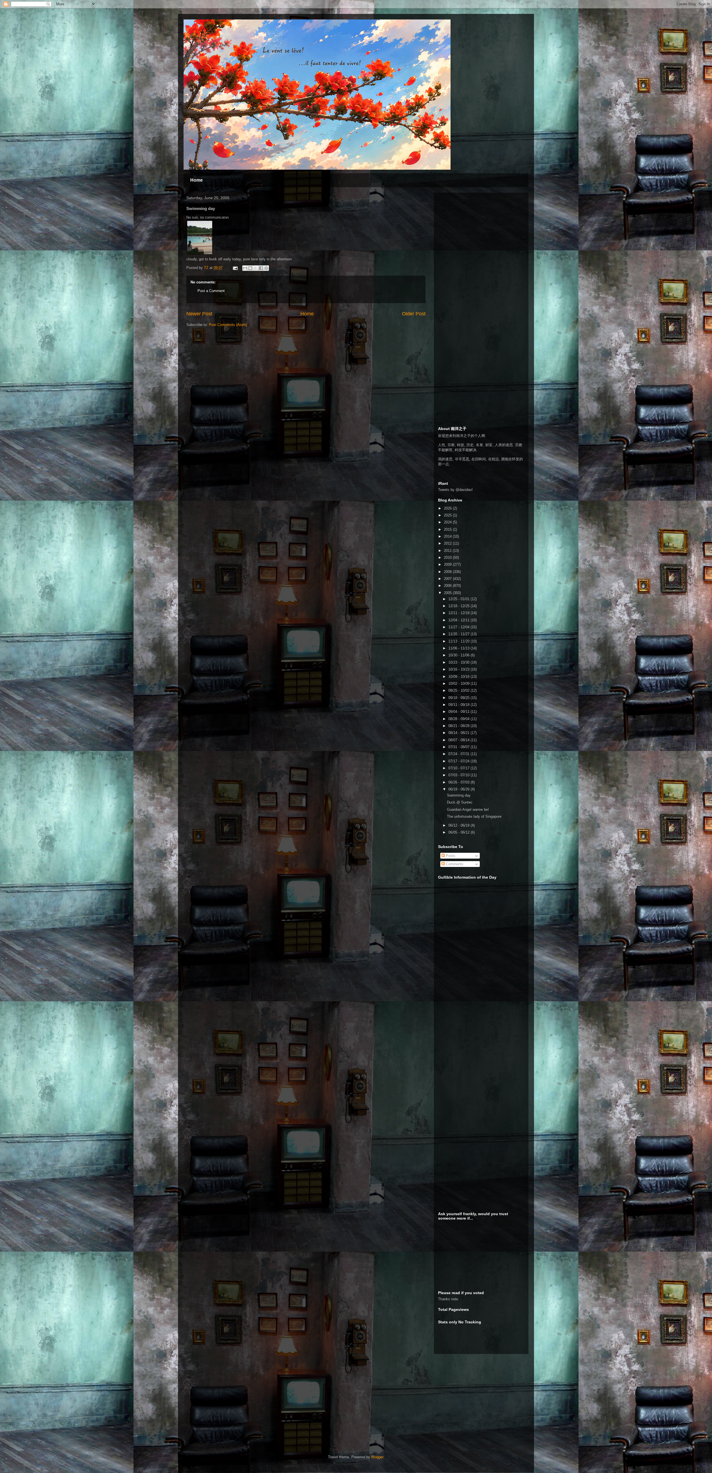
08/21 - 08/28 (459, 726)
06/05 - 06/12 (459, 832)
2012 (448, 543)
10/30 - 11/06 (459, 655)
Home (196, 180)
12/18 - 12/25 (459, 606)
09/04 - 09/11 (459, 712)
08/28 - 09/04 (459, 719)
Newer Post (199, 314)
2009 (448, 564)
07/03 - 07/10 (459, 775)
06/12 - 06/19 (459, 825)
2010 (448, 557)
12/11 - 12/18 (459, 613)
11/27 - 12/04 (459, 627)
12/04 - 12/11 (459, 620)
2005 (448, 593)
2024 (448, 522)
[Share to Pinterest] (266, 268)
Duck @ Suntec (460, 802)
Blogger (377, 1457)
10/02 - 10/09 (459, 683)
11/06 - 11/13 (459, 648)
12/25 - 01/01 (459, 599)
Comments (454, 864)
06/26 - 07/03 (459, 782)
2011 (448, 550)
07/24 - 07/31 (459, 754)
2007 (448, 579)
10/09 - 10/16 (459, 676)
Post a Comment (211, 291)
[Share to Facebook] (261, 268)
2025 (448, 515)
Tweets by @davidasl (455, 490)
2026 (448, 508)
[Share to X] (255, 268)
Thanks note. (448, 1299)
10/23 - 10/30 (459, 662)
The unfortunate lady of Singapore (474, 816)
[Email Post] (235, 268)
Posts (450, 856)
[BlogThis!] (250, 268)
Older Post (414, 314)
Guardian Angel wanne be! (468, 809)
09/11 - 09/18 (459, 705)
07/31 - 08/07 (459, 747)
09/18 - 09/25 (459, 698)
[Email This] (245, 268)
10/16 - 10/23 (459, 669)
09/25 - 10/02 (459, 690)
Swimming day (459, 795)
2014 (448, 536)
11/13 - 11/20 (459, 641)
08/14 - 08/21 (459, 733)
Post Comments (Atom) (228, 325)
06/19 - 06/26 (459, 789)
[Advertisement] (479, 231)
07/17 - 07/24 (459, 761)
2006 (448, 586)
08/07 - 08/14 (459, 740)
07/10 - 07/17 (459, 768)
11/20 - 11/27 (459, 634)
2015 (448, 529)
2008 (448, 572)
